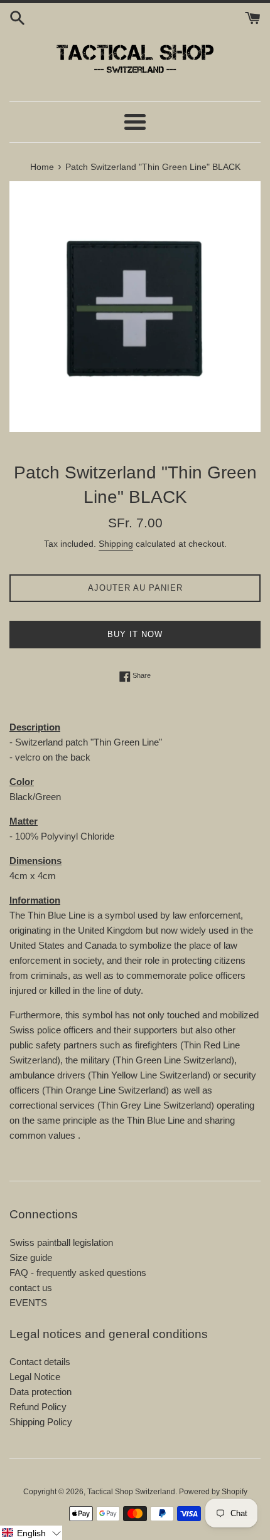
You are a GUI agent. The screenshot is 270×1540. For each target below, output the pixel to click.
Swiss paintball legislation (61, 1242)
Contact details (39, 1361)
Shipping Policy (40, 1421)
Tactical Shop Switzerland (131, 1491)
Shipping (116, 544)
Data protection (40, 1391)
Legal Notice (34, 1376)
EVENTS (28, 1302)
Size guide (30, 1257)
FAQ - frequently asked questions (77, 1272)
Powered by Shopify (213, 1491)
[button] (31, 1533)
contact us (30, 1287)
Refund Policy (38, 1406)
